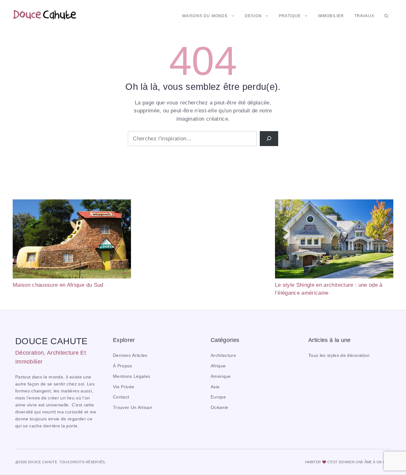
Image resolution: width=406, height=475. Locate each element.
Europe (218, 397)
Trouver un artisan (132, 407)
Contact (121, 397)
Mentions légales (131, 376)
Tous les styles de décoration (339, 355)
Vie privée (123, 387)
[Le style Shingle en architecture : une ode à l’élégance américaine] (334, 240)
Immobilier (331, 16)
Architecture (223, 355)
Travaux (364, 16)
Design (253, 16)
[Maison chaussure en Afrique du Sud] (72, 240)
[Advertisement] (203, 243)
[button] (386, 16)
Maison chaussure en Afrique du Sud (58, 285)
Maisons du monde (205, 16)
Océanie (219, 407)
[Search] (269, 138)
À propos (122, 366)
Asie (215, 387)
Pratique (290, 16)
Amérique (221, 376)
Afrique (218, 366)
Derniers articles (130, 355)
